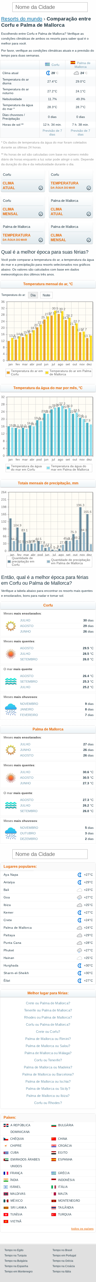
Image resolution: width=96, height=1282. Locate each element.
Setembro (29, 659)
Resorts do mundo (21, 19)
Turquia (64, 1214)
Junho (25, 631)
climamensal (10, 211)
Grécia (64, 1173)
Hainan (9, 958)
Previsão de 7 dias (52, 132)
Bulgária (66, 1125)
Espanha (65, 1159)
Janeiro (26, 709)
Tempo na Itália (61, 1271)
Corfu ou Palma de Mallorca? (48, 1024)
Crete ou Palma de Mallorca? (48, 1003)
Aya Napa (11, 874)
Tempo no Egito (13, 1250)
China (62, 1138)
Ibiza (7, 905)
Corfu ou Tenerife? (48, 1060)
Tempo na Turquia (15, 1255)
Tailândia (66, 1207)
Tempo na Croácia (63, 1266)
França (16, 1173)
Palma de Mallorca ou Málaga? (48, 1053)
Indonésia (66, 1180)
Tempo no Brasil (62, 1250)
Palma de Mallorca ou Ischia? (48, 1081)
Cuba (14, 1152)
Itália (63, 1187)
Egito (63, 1152)
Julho (25, 620)
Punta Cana (12, 942)
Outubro (28, 833)
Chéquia (17, 1138)
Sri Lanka (18, 1207)
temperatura (65, 185)
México (16, 1200)
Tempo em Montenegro (18, 1271)
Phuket (9, 950)
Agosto (26, 626)
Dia (33, 295)
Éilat (7, 980)
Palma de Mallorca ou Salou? (48, 1046)
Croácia (65, 1145)
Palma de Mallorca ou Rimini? (48, 1039)
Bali (6, 890)
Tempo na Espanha (16, 1266)
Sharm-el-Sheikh (16, 973)
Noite (46, 295)
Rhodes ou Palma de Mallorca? (48, 1017)
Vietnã (15, 1221)
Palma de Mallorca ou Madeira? (48, 1067)
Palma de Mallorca (18, 927)
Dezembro (29, 839)
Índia (14, 1180)
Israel (15, 1187)
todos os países (82, 1228)
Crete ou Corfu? (48, 1031)
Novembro (29, 704)
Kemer (8, 912)
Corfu (54, 65)
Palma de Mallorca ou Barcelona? (48, 1074)
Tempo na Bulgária (15, 1260)
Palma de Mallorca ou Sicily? (48, 1088)
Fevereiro (29, 715)
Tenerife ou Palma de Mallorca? (48, 1010)
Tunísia (16, 1214)
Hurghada (11, 965)
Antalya (9, 882)
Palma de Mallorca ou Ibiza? (48, 1096)
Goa (7, 897)
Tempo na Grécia (62, 1260)
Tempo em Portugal (64, 1255)
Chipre (16, 1145)
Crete (8, 920)
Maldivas (18, 1193)
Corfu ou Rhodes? (48, 1103)
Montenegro (69, 1200)
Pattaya (9, 935)
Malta (63, 1193)
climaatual (9, 185)
